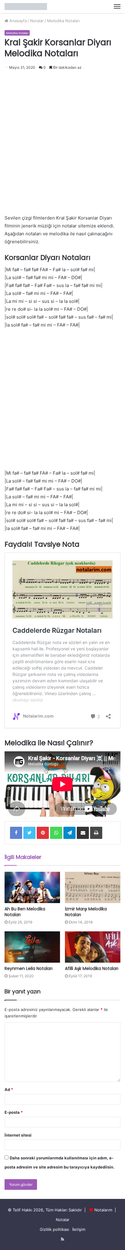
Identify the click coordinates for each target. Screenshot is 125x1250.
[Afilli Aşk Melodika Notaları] (92, 947)
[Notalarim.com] (26, 6)
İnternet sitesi (18, 1135)
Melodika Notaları (63, 20)
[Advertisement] (62, 140)
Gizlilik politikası (54, 1229)
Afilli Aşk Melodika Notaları (91, 968)
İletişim (78, 1229)
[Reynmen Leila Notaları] (32, 947)
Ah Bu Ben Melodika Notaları (25, 912)
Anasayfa (17, 20)
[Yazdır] (96, 833)
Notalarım (103, 1209)
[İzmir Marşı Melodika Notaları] (92, 887)
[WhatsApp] (56, 833)
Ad (9, 1089)
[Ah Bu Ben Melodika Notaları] (32, 887)
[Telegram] (69, 833)
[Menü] (117, 6)
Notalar (37, 20)
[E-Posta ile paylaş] (83, 833)
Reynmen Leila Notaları (28, 968)
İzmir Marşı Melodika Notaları (86, 912)
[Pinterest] (43, 833)
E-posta (14, 1112)
